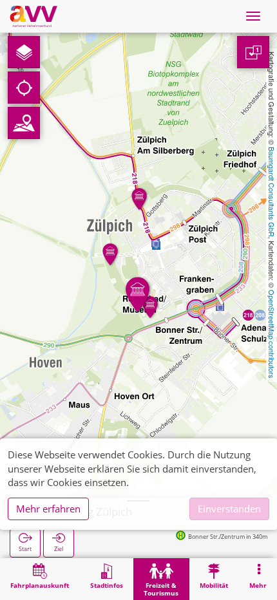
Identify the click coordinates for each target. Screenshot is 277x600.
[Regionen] (24, 123)
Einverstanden (229, 508)
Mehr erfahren (48, 508)
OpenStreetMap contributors (272, 334)
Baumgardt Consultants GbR (272, 192)
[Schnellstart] (24, 52)
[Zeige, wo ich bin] (24, 87)
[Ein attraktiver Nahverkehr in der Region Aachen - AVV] (33, 16)
